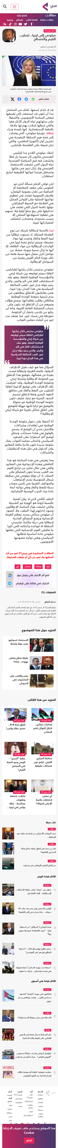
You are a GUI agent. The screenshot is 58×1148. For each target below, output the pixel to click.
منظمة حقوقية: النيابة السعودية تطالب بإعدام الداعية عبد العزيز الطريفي (34, 1074)
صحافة (40, 1110)
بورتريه (10, 20)
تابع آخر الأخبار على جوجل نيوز (33, 575)
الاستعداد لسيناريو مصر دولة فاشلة (18, 642)
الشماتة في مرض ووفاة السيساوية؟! (34, 1018)
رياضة (48, 1030)
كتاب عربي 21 (36, 15)
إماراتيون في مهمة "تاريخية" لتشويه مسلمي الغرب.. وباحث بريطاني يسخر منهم (34, 997)
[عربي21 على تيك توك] (10, 24)
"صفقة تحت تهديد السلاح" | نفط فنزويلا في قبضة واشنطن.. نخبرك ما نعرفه (33, 969)
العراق (10, 1101)
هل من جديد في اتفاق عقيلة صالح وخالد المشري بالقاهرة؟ (38, 850)
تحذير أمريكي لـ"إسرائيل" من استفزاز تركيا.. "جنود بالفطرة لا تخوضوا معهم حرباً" (35, 930)
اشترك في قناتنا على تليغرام (32, 583)
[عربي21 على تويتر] (25, 24)
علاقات (27, 567)
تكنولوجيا (19, 1102)
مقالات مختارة (47, 20)
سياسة (47, 885)
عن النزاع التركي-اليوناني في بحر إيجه (39, 866)
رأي (17, 567)
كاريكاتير (19, 20)
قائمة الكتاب (31, 20)
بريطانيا (9, 1112)
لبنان (10, 1120)
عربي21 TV (18, 1094)
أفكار (31, 1111)
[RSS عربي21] (5, 24)
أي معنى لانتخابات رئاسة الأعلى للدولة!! (44, 800)
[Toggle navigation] (15, 7)
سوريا (10, 1109)
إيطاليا (50, 133)
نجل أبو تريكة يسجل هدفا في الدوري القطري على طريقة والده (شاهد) (35, 1036)
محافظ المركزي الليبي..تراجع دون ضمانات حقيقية (43, 762)
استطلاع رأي (28, 1115)
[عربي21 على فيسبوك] (31, 24)
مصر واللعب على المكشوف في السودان (19, 680)
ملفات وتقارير (40, 1115)
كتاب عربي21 (30, 1096)
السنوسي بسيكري (48, 46)
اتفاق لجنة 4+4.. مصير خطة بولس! (15, 727)
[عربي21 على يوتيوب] (20, 24)
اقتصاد (40, 1102)
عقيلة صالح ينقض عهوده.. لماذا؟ (18, 660)
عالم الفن (18, 1098)
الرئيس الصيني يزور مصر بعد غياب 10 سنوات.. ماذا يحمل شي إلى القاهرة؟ (34, 910)
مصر (10, 1116)
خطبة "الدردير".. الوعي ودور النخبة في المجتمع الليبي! (16, 764)
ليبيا (51, 230)
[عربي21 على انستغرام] (15, 24)
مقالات (50, 15)
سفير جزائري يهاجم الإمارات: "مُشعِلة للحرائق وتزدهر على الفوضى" (35, 951)
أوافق (29, 1140)
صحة (20, 1106)
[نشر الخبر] (12, 99)
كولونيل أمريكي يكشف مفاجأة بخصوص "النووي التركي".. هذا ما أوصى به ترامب (33, 1055)
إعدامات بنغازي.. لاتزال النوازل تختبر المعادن (42, 728)
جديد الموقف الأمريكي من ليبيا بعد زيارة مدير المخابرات (36, 835)
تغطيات (40, 1098)
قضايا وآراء (22, 15)
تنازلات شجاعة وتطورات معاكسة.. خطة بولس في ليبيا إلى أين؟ (17, 802)
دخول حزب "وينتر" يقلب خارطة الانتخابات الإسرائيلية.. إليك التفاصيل (33, 891)
